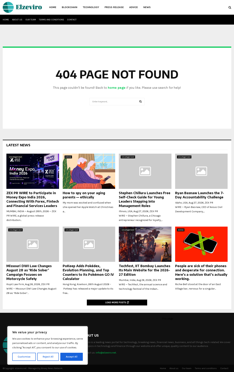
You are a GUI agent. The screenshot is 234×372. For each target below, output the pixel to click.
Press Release (114, 7)
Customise (24, 356)
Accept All (71, 356)
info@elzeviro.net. (106, 352)
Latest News (18, 145)
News (147, 7)
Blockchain (69, 7)
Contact (72, 19)
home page (116, 88)
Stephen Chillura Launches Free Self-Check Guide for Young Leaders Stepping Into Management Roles (144, 199)
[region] (47, 345)
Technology (91, 7)
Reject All (48, 356)
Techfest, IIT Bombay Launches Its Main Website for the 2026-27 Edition (144, 270)
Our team (30, 19)
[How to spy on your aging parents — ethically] (89, 171)
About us (17, 19)
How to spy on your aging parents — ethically (84, 195)
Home (52, 7)
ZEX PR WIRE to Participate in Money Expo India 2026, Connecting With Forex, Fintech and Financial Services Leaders (32, 199)
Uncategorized (15, 157)
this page (167, 318)
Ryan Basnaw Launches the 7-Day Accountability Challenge (199, 195)
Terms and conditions (51, 19)
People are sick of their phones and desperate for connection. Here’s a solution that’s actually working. (201, 272)
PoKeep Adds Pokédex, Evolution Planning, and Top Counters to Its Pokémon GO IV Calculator (88, 272)
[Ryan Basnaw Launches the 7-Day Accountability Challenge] (201, 171)
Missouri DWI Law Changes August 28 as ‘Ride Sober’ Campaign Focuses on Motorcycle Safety (29, 272)
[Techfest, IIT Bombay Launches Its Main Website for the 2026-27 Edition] (145, 244)
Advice (133, 7)
